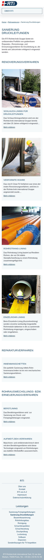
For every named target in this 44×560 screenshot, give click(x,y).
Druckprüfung (22, 532)
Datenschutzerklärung (22, 498)
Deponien (22, 540)
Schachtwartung (22, 529)
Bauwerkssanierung (22, 518)
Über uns (22, 486)
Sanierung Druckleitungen (22, 515)
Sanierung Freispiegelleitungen (22, 512)
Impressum (22, 495)
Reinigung (22, 523)
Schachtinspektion (22, 526)
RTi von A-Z (22, 492)
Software (22, 537)
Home (4, 22)
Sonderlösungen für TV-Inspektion (22, 543)
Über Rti (8, 11)
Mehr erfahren (9, 127)
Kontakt (22, 489)
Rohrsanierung (13, 22)
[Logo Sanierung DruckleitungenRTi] (9, 3)
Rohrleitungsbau (22, 520)
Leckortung (22, 534)
